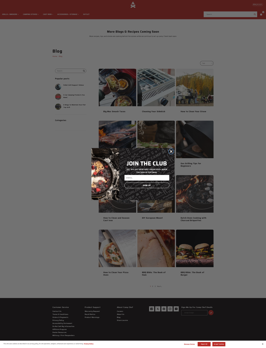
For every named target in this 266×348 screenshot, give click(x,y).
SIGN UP (147, 185)
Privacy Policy (88, 344)
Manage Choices (189, 344)
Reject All (204, 344)
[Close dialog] (171, 151)
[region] (133, 344)
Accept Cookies (219, 344)
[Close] (262, 344)
